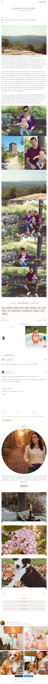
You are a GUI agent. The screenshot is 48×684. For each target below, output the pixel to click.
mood (39, 307)
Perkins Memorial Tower (33, 58)
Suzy (7, 371)
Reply (45, 359)
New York (4, 310)
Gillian (9, 359)
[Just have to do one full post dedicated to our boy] (12, 663)
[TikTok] (42, 2)
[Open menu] (2, 2)
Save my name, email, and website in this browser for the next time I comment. (23, 416)
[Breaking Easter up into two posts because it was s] (36, 638)
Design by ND (30, 681)
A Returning (24, 522)
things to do (4, 313)
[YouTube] (44, 2)
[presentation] (35, 336)
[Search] (44, 593)
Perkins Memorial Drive (16, 310)
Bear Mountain (9, 307)
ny (9, 310)
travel (5, 17)
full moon (27, 307)
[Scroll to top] (46, 680)
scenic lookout (36, 310)
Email (18, 412)
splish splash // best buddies (35, 348)
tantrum (42, 310)
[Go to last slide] (3, 338)
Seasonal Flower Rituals (24, 555)
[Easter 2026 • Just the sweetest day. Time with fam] (12, 638)
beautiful (16, 307)
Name (3, 412)
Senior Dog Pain (24, 588)
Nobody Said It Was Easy (41, 319)
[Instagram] (38, 2)
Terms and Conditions (28, 679)
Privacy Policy (18, 679)
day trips (21, 307)
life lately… (12, 327)
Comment (4, 394)
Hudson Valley (33, 307)
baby (3, 17)
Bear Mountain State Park (22, 56)
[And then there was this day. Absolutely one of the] (36, 663)
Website (35, 412)
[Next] (45, 338)
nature (43, 307)
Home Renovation (5, 319)
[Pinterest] (40, 2)
